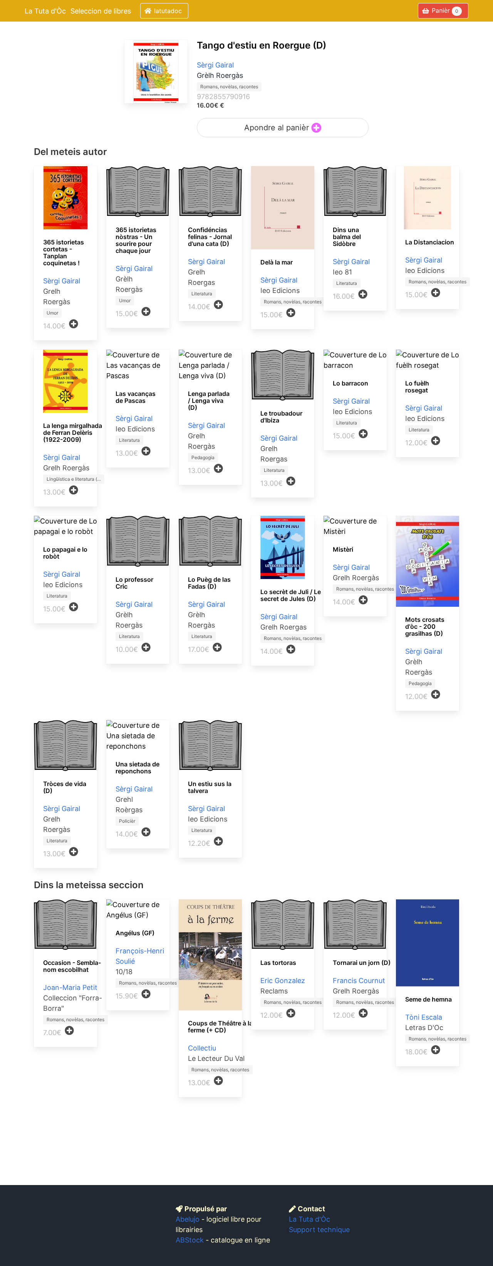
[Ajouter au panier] (73, 324)
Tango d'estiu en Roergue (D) (261, 45)
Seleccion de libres (100, 11)
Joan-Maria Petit (70, 987)
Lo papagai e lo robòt (65, 552)
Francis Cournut (359, 980)
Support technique (319, 1230)
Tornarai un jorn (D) (362, 962)
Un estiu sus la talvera (209, 787)
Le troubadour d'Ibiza (281, 416)
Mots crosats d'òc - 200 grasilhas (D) (424, 626)
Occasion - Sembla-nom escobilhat (72, 966)
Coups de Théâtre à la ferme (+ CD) (220, 1026)
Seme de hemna (428, 999)
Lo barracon (350, 383)
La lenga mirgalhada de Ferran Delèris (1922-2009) (72, 432)
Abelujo (188, 1219)
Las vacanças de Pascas (136, 397)
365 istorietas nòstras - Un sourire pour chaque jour (136, 240)
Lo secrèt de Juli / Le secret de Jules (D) (290, 595)
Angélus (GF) (135, 933)
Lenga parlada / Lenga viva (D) (209, 400)
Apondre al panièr (277, 127)
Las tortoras (278, 962)
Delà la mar (276, 262)
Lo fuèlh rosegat (417, 386)
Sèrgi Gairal (215, 65)
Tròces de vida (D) (64, 787)
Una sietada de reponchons (137, 767)
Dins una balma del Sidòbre (347, 236)
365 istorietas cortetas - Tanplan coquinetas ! (63, 252)
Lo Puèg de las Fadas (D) (209, 583)
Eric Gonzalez (282, 980)
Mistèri (343, 549)
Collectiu (202, 1048)
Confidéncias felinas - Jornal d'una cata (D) (210, 236)
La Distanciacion (429, 242)
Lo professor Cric (134, 583)
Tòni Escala (423, 1017)
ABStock (190, 1240)
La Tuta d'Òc (45, 11)
